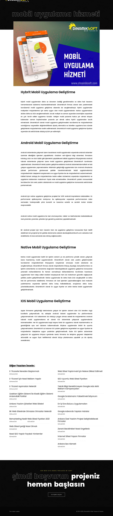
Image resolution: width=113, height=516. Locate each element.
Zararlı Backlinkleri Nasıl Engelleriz (74, 430)
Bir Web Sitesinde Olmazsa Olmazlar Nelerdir (30, 412)
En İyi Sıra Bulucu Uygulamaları (72, 405)
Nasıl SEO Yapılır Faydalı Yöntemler (26, 435)
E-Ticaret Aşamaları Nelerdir (22, 387)
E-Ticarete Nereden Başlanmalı (24, 372)
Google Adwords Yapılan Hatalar (73, 412)
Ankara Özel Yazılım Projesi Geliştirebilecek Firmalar (78, 421)
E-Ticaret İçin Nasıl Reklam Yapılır (25, 380)
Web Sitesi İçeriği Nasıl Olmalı (23, 427)
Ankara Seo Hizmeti (67, 445)
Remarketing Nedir (18, 420)
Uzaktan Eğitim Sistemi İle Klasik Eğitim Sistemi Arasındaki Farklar (31, 396)
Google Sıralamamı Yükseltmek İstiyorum (77, 397)
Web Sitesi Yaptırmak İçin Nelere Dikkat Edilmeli (80, 372)
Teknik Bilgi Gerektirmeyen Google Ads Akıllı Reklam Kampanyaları (78, 388)
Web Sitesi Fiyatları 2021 (38, 420)
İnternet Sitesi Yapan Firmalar (72, 437)
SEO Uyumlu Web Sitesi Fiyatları (72, 380)
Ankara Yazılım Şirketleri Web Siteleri (26, 405)
